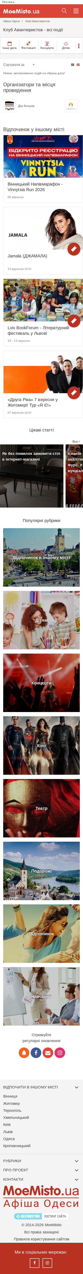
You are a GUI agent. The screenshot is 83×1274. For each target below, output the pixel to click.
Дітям (66, 48)
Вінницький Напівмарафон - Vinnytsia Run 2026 (35, 187)
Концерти (47, 48)
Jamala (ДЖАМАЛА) (27, 256)
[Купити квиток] (73, 249)
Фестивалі (28, 48)
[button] (79, 45)
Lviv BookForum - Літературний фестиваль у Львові (38, 330)
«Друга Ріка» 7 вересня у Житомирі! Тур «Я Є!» (33, 402)
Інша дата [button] (10, 48)
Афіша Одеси (11, 21)
